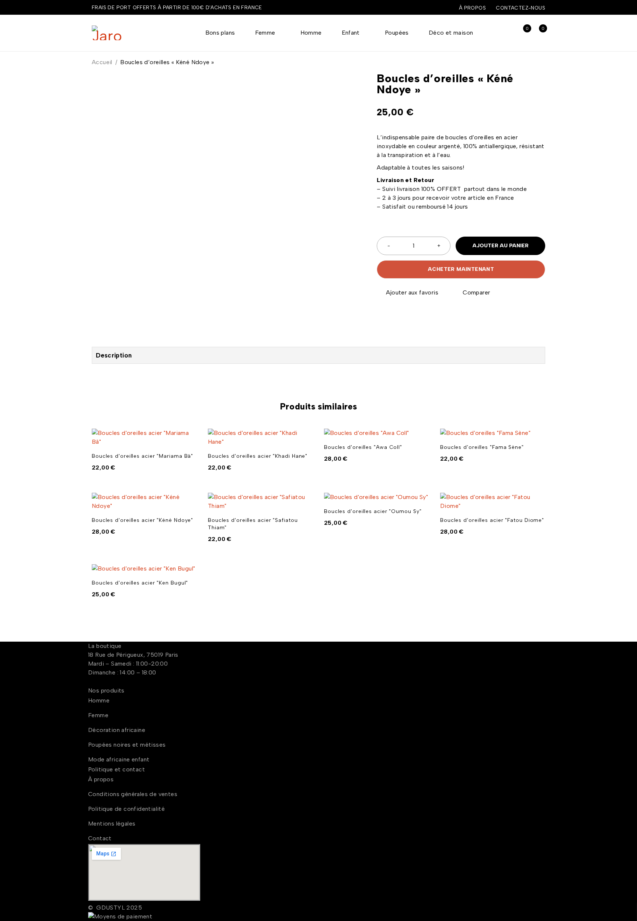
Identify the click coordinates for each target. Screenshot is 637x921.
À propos (472, 8)
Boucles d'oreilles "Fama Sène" (482, 447)
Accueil (102, 62)
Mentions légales (111, 823)
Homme (98, 700)
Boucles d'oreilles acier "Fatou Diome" (492, 520)
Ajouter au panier (501, 246)
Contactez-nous (520, 8)
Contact (100, 838)
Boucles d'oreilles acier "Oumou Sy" (373, 511)
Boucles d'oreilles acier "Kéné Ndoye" (142, 520)
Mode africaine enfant (118, 759)
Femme (98, 715)
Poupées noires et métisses (127, 744)
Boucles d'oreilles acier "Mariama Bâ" (142, 456)
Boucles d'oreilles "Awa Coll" (363, 447)
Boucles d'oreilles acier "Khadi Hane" (257, 456)
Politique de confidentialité (126, 808)
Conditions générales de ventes (132, 794)
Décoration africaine (116, 729)
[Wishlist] (408, 293)
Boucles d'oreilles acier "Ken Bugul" (140, 583)
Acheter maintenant (461, 269)
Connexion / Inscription (506, 33)
